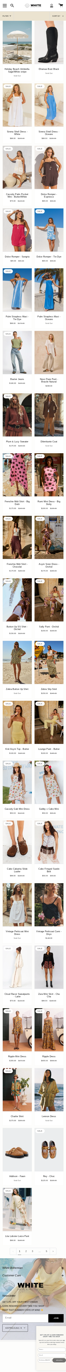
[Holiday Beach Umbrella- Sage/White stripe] (17, 42)
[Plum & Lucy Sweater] (17, 414)
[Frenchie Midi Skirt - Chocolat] (17, 537)
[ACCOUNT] (51, 5)
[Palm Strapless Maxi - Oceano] (49, 289)
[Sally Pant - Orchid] (49, 599)
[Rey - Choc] (49, 1149)
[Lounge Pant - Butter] (49, 722)
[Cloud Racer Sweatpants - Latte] (17, 967)
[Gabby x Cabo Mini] (49, 782)
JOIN (56, 1318)
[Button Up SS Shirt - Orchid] (17, 599)
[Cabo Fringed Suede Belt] (49, 842)
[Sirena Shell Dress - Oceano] (49, 105)
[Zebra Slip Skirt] (49, 662)
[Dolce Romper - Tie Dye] (49, 230)
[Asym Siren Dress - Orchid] (49, 537)
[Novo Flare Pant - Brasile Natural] (49, 352)
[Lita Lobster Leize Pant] (17, 1209)
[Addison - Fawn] (17, 1149)
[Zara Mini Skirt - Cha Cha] (49, 967)
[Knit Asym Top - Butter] (17, 722)
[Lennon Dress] (49, 1089)
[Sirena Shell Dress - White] (17, 105)
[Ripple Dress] (49, 1029)
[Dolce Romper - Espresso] (49, 167)
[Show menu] (5, 5)
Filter (5, 16)
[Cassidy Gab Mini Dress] (17, 782)
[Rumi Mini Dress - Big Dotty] (49, 474)
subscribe (59, 1360)
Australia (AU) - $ (13, 1328)
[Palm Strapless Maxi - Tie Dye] (17, 289)
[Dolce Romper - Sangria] (17, 230)
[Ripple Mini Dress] (17, 1029)
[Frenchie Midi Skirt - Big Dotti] (17, 474)
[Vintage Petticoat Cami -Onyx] (49, 904)
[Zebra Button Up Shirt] (17, 662)
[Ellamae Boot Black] (49, 42)
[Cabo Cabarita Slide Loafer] (17, 842)
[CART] (60, 5)
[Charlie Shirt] (17, 1089)
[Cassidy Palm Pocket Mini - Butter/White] (17, 167)
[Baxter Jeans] (17, 352)
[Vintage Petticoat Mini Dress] (17, 904)
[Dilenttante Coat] (49, 414)
